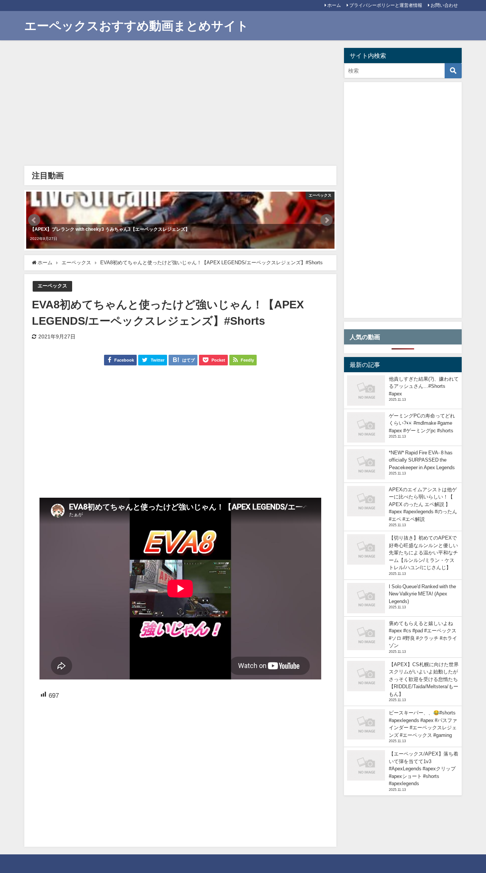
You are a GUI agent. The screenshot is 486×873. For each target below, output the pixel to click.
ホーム (334, 5)
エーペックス (52, 285)
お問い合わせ (444, 5)
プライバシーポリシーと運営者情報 (385, 5)
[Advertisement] (180, 105)
